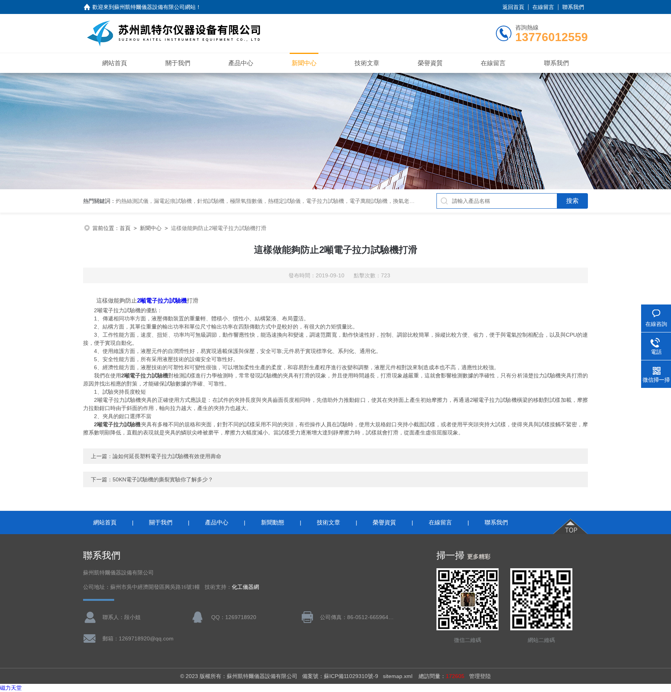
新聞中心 (304, 63)
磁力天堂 (11, 688)
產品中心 (240, 63)
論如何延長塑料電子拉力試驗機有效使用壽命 (167, 456)
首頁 (125, 228)
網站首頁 (114, 63)
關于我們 (177, 63)
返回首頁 (513, 7)
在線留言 (543, 7)
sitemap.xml (397, 676)
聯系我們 (573, 7)
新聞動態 (272, 522)
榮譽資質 (430, 63)
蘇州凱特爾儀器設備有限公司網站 (155, 7)
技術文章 (367, 63)
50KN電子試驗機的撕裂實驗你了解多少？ (163, 479)
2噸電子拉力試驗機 (162, 300)
